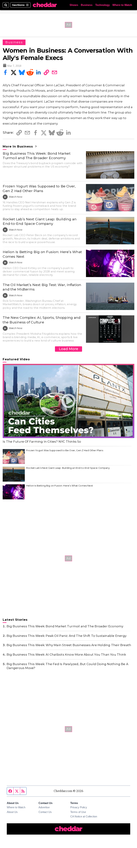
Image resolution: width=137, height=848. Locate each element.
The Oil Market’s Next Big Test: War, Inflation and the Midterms (42, 287)
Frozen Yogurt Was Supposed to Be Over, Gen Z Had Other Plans (39, 188)
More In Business (18, 146)
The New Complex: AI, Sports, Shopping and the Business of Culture (41, 319)
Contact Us (45, 812)
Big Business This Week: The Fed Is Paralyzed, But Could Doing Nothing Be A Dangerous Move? (67, 666)
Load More (68, 349)
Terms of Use (78, 812)
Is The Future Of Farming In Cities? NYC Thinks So (42, 441)
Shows (74, 5)
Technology (102, 5)
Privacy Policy (78, 807)
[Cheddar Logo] (45, 5)
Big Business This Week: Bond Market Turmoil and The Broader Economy (36, 155)
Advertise (44, 807)
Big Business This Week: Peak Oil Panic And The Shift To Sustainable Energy (66, 636)
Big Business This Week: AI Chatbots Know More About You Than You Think (66, 654)
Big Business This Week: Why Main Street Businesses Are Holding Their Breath (69, 645)
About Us (12, 812)
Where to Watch (122, 5)
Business (86, 5)
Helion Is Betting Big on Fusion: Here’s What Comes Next (42, 254)
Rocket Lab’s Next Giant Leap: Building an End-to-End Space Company (40, 221)
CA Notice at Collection (83, 816)
